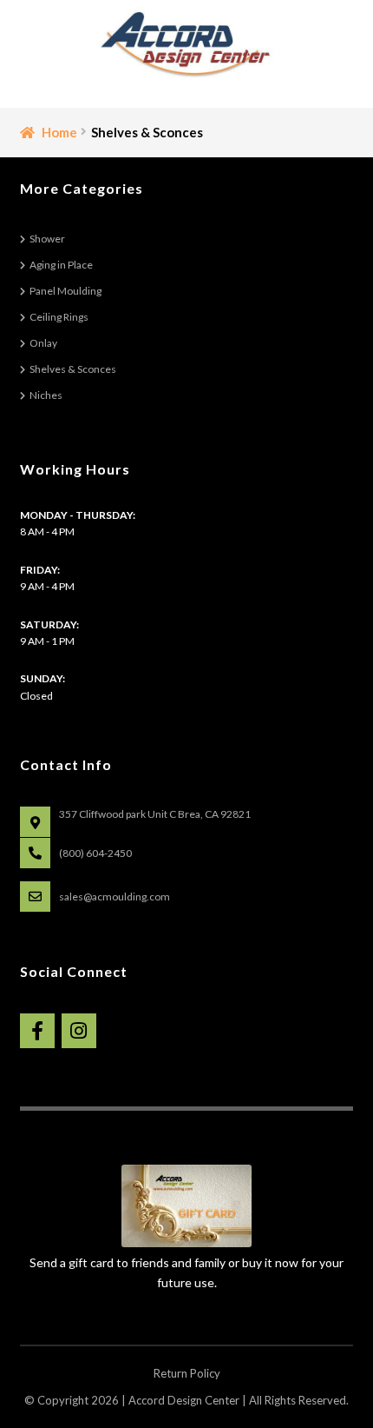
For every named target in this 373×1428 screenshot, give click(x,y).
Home (59, 132)
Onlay (43, 342)
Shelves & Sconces (72, 368)
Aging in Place (61, 264)
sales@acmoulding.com (114, 896)
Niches (45, 395)
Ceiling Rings (58, 316)
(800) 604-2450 (95, 853)
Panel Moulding (65, 290)
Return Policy (187, 1373)
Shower (47, 238)
